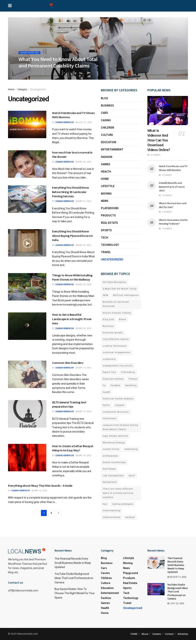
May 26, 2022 (40, 490)
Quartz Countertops (114, 462)
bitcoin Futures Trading (117, 313)
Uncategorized (29, 52)
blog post (108, 319)
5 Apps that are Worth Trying (119, 288)
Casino (106, 120)
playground (110, 208)
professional (110, 456)
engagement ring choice (118, 365)
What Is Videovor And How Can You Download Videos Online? (158, 140)
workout (130, 517)
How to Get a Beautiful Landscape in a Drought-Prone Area (71, 319)
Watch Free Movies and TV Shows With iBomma (173, 168)
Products (108, 215)
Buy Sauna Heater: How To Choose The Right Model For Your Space (75, 593)
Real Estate (109, 222)
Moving (106, 193)
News (104, 200)
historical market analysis (118, 398)
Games (105, 164)
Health (106, 171)
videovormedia (111, 517)
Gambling (131, 385)
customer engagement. (117, 352)
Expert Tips (109, 372)
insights (119, 405)
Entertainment (112, 149)
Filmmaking (128, 372)
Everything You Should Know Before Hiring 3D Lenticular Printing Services (70, 192)
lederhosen (110, 418)
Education (108, 142)
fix (104, 385)
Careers (156, 634)
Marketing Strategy (114, 442)
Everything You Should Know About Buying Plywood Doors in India (72, 235)
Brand (122, 319)
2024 (105, 295)
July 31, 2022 (85, 122)
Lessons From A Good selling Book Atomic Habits (120, 427)
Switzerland (110, 482)
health (106, 392)
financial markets (113, 379)
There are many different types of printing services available (118, 493)
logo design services (115, 436)
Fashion (106, 157)
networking (131, 449)
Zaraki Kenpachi (64, 122)
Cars (104, 112)
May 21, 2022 (84, 201)
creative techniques (115, 346)
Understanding (111, 510)
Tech (104, 237)
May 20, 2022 (84, 245)
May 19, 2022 (84, 368)
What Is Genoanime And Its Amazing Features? (173, 221)
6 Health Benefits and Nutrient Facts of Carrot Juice (172, 186)
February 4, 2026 (58, 73)
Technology (110, 244)
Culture (107, 134)
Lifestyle (107, 186)
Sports (106, 230)
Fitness (133, 379)
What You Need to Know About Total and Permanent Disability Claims (58, 62)
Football (115, 385)
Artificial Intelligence (126, 295)
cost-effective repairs (116, 339)
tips (105, 504)
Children (107, 127)
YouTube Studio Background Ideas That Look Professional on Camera (74, 578)
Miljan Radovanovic (33, 73)
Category (22, 89)
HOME (134, 634)
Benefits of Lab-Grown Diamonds (116, 304)
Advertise (182, 634)
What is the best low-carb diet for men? (173, 205)
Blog (104, 98)
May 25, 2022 (84, 162)
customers (109, 359)
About (144, 634)
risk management (113, 475)
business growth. (113, 332)
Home (11, 89)
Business (107, 105)
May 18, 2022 (84, 455)
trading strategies (122, 504)
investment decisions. (116, 412)
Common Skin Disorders (67, 363)
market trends (111, 449)
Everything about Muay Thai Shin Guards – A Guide (40, 485)
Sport (132, 475)
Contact (169, 634)
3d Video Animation (114, 282)
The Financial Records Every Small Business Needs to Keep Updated (73, 563)
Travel (106, 252)
